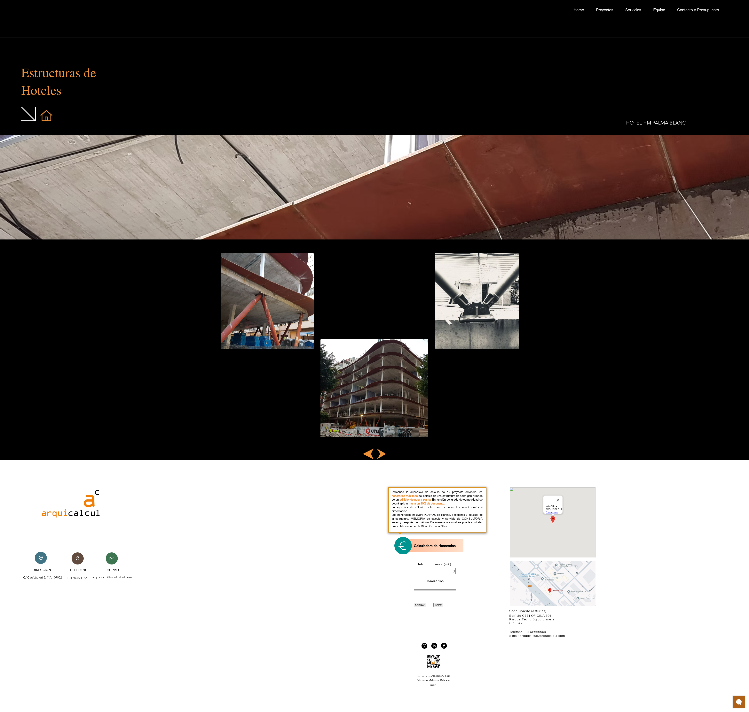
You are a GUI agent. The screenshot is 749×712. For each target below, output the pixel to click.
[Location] (41, 558)
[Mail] (112, 558)
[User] (78, 558)
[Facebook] (444, 646)
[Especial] (435, 587)
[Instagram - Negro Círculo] (424, 646)
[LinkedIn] (434, 646)
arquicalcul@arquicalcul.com (112, 577)
